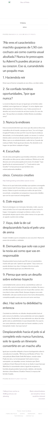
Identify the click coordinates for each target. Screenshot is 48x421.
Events (22, 413)
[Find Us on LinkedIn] (28, 20)
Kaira (29, 411)
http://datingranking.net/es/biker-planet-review (18, 181)
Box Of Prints (30, 34)
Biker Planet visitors (19, 379)
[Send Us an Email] (20, 20)
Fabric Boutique (11, 413)
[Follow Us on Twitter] (25, 20)
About (40, 413)
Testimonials (18, 416)
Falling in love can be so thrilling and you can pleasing (11, 393)
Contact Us (30, 416)
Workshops (31, 413)
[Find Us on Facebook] (22, 20)
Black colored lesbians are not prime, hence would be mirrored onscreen (37, 395)
